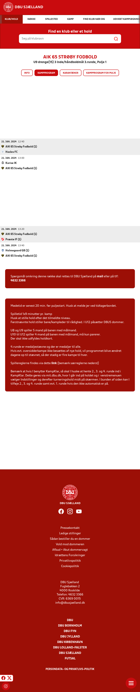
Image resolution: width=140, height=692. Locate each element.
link (54, 363)
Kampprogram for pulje (101, 73)
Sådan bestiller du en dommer (70, 539)
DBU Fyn (70, 631)
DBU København (70, 642)
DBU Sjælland (70, 653)
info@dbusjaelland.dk (70, 602)
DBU (70, 620)
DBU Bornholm (70, 625)
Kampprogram (46, 73)
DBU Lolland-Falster (70, 647)
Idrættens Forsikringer (70, 555)
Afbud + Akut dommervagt (70, 549)
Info (27, 73)
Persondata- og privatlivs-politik (70, 669)
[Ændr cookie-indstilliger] (6, 686)
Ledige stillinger (70, 533)
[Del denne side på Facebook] (3, 678)
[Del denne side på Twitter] (9, 678)
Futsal (70, 658)
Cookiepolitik (70, 566)
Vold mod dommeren (70, 544)
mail (100, 276)
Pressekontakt (70, 528)
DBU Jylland (70, 636)
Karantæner (70, 73)
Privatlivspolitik (70, 560)
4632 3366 (18, 280)
